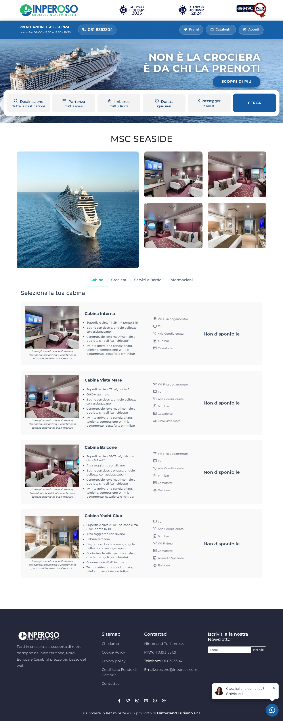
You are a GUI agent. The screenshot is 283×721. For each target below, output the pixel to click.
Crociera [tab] (118, 280)
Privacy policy (114, 661)
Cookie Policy (113, 652)
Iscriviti (258, 650)
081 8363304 (171, 661)
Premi (194, 29)
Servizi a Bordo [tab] (147, 280)
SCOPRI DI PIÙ (237, 82)
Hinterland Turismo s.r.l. (179, 713)
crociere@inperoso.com (176, 669)
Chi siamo (110, 644)
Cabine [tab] (96, 280)
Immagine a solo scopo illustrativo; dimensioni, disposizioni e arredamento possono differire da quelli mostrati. (52, 355)
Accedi (253, 29)
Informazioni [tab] (181, 280)
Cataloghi (223, 29)
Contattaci (111, 683)
